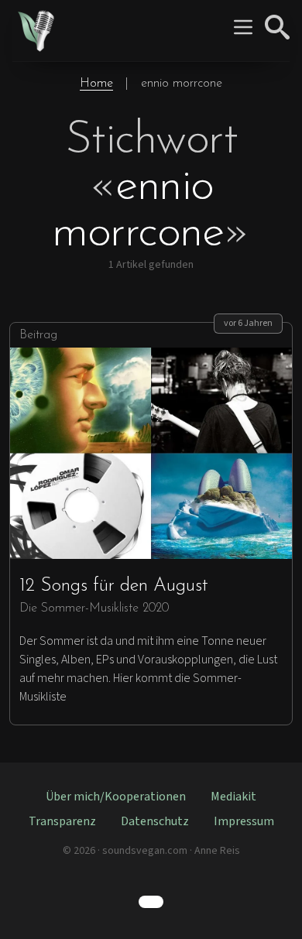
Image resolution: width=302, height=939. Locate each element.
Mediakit (233, 796)
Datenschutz (155, 821)
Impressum (244, 821)
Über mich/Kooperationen (116, 796)
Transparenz (62, 821)
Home (96, 83)
